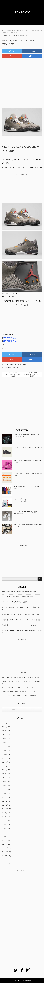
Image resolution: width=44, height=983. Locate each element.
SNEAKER (18, 35)
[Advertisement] (22, 82)
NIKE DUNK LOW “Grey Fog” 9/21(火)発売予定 (14, 602)
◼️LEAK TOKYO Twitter (9, 341)
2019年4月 (5, 832)
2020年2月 (5, 793)
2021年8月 (5, 727)
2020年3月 (5, 789)
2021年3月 (5, 742)
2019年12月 (5, 801)
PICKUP (13, 35)
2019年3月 (5, 836)
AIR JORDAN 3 (8, 367)
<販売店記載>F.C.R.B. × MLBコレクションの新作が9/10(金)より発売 (20, 614)
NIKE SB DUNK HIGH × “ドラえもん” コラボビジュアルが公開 (19, 695)
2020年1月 (5, 797)
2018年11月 (5, 852)
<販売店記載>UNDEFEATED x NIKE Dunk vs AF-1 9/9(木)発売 (19, 625)
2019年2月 (5, 840)
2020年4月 (5, 785)
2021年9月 (5, 723)
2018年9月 (5, 860)
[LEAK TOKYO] (22, 12)
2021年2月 (5, 746)
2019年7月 (5, 820)
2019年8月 (5, 817)
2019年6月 (5, 824)
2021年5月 (5, 734)
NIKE (9, 35)
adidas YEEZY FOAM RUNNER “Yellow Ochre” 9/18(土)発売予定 (19, 591)
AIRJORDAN (4, 35)
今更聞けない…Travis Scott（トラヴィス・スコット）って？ (18, 691)
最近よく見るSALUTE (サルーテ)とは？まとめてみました (17, 688)
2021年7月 (5, 731)
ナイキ (17, 367)
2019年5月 (5, 828)
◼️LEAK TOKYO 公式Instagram (12, 338)
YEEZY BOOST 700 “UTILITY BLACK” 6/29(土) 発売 (28, 447)
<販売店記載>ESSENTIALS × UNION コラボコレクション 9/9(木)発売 (21, 620)
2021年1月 (5, 750)
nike (14, 367)
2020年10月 (5, 762)
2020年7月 (5, 774)
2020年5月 (5, 781)
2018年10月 (5, 856)
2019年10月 (5, 809)
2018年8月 (5, 863)
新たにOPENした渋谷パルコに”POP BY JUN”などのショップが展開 (20, 677)
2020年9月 (5, 766)
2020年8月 (5, 770)
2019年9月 (5, 813)
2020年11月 (5, 758)
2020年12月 (5, 754)
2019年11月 (5, 805)
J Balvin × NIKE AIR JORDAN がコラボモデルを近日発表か (18, 597)
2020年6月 (5, 777)
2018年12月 (5, 848)
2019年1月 (5, 844)
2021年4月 (5, 738)
